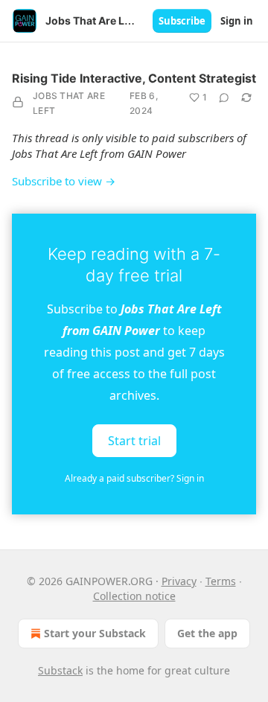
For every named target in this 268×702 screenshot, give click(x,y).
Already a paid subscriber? (134, 478)
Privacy (179, 581)
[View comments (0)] (224, 97)
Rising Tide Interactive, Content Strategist (134, 78)
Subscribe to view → (63, 180)
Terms (220, 581)
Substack (60, 670)
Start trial (134, 441)
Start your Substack (95, 633)
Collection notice (134, 596)
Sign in (236, 21)
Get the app (207, 633)
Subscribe (182, 21)
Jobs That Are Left (69, 103)
